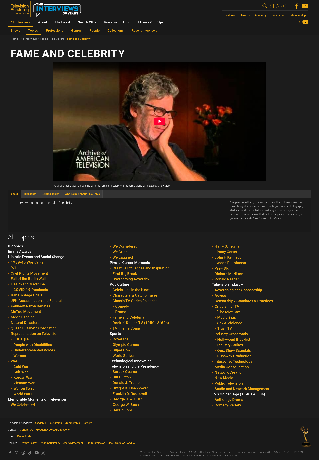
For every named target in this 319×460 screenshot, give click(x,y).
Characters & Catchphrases (135, 295)
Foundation (278, 15)
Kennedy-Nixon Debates (30, 306)
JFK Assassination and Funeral (36, 301)
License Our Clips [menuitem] (151, 22)
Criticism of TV (227, 306)
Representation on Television (34, 334)
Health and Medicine (28, 284)
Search (279, 6)
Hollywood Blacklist (233, 339)
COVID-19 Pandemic (30, 290)
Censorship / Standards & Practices (244, 301)
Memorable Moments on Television (37, 399)
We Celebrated (23, 405)
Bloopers (15, 246)
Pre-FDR (222, 268)
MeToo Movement (26, 312)
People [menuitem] (95, 30)
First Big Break (125, 274)
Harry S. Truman (228, 246)
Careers (87, 423)
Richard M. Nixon (229, 274)
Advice (220, 295)
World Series (123, 356)
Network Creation (229, 372)
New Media (224, 378)
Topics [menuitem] (33, 30)
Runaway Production (234, 356)
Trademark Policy (49, 443)
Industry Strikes (230, 345)
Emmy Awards (19, 251)
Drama (120, 312)
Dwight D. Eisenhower (130, 388)
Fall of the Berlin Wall (28, 279)
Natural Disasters (25, 323)
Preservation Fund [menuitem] (117, 22)
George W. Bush (126, 405)
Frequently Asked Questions (53, 429)
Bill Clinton (122, 377)
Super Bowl (122, 350)
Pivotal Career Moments (130, 263)
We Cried (120, 252)
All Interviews (29, 38)
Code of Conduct (125, 443)
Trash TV (224, 328)
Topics (44, 38)
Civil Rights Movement (29, 273)
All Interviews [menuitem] (20, 22)
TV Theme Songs (127, 328)
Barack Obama (125, 372)
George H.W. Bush (128, 399)
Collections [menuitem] (115, 30)
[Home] (47, 11)
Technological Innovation (131, 361)
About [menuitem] (42, 22)
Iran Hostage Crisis (26, 295)
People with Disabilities (32, 345)
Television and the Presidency (134, 366)
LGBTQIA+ (22, 339)
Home (14, 38)
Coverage (120, 339)
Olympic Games (126, 345)
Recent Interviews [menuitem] (144, 30)
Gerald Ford (122, 410)
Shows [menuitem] (15, 30)
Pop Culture (57, 38)
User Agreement (73, 443)
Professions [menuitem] (54, 30)
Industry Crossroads (231, 334)
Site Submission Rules (99, 443)
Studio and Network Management (242, 389)
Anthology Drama (229, 400)
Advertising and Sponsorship (238, 290)
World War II (23, 394)
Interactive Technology (233, 361)
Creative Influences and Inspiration (141, 268)
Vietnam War (24, 383)
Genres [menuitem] (76, 30)
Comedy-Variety (228, 405)
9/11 (15, 268)
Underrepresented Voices (34, 350)
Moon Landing (22, 317)
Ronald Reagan (227, 279)
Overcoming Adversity (131, 279)
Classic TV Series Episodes (135, 301)
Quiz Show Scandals (234, 350)
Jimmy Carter (226, 252)
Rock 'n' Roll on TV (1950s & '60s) (141, 323)
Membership (298, 15)
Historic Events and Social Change (36, 257)
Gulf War (20, 372)
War (14, 361)
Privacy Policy (28, 443)
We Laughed (123, 257)
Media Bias (226, 317)
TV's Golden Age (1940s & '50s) (238, 394)
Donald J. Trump (126, 383)
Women (19, 356)
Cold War (20, 367)
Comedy (122, 306)
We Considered (125, 246)
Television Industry (227, 284)
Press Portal (24, 436)
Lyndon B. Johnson (230, 263)
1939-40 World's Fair (28, 262)
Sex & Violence (229, 323)
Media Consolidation (232, 367)
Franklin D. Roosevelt (130, 394)
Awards (245, 15)
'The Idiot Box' (229, 312)
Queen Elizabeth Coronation (34, 328)
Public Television (229, 383)
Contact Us (26, 429)
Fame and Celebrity (79, 38)
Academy (260, 15)
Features (229, 15)
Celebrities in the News (131, 290)
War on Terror (24, 388)
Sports (115, 334)
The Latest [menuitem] (62, 22)
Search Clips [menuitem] (87, 22)
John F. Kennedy (228, 257)
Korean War (23, 377)
